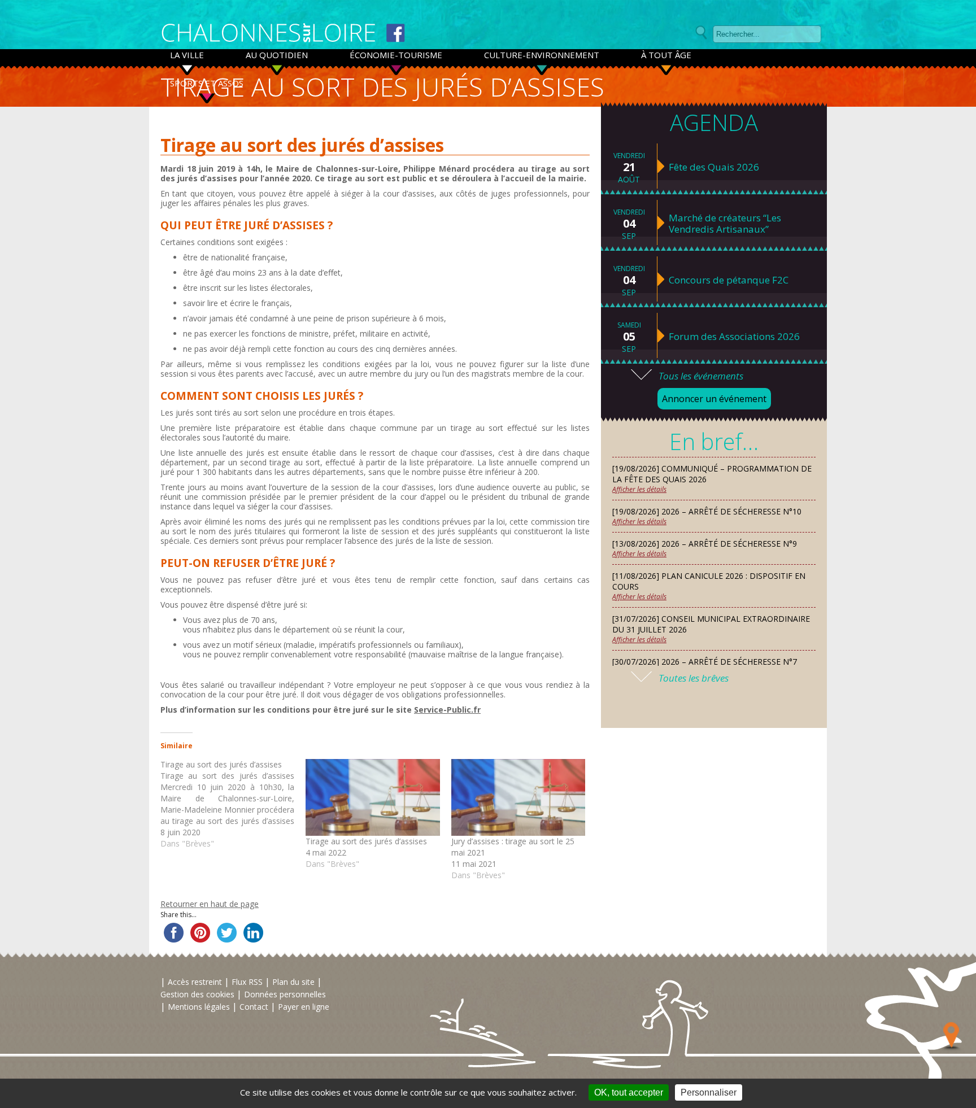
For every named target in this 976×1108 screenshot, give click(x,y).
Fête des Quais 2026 (714, 167)
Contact (253, 1006)
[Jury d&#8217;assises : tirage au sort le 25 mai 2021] (518, 797)
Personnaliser (709, 1092)
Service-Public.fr (447, 709)
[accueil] (268, 33)
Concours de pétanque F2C (728, 280)
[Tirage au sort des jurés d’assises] (233, 804)
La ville (187, 54)
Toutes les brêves (694, 677)
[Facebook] (395, 33)
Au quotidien (277, 54)
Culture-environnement (541, 54)
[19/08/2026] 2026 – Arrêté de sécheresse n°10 (706, 511)
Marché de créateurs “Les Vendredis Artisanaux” (725, 223)
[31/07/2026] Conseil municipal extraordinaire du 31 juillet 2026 (711, 624)
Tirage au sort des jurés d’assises (366, 841)
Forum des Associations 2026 (734, 336)
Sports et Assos (206, 83)
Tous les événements (701, 375)
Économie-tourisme (396, 54)
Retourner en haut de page (209, 903)
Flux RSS (247, 981)
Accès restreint (195, 981)
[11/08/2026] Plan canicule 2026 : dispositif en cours (708, 581)
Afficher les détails (639, 489)
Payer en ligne (303, 1006)
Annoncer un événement (714, 398)
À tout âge (666, 54)
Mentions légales (199, 1006)
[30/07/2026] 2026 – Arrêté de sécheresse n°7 (704, 661)
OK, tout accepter (628, 1092)
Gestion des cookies (197, 994)
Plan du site (293, 981)
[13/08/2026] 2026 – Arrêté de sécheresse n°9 (704, 543)
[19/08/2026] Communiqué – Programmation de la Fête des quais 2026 (712, 474)
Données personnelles (285, 994)
